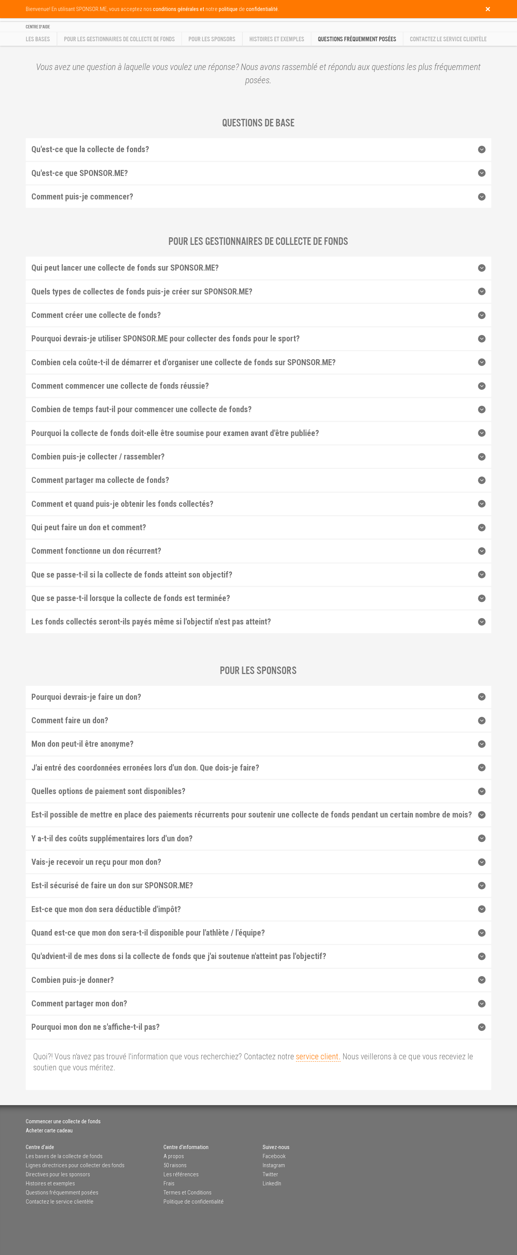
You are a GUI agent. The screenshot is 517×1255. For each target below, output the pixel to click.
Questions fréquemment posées (62, 1193)
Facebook (274, 1156)
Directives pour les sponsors (58, 1174)
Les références (181, 1174)
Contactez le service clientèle (448, 39)
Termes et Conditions (188, 1193)
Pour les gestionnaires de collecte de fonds (119, 39)
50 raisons (175, 1165)
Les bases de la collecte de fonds (64, 1156)
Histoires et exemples (276, 39)
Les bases (38, 39)
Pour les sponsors (211, 39)
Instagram (274, 1165)
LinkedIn (272, 1183)
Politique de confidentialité (194, 1202)
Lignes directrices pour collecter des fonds (75, 1165)
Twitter (270, 1174)
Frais (169, 1183)
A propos (174, 1156)
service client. (318, 1056)
